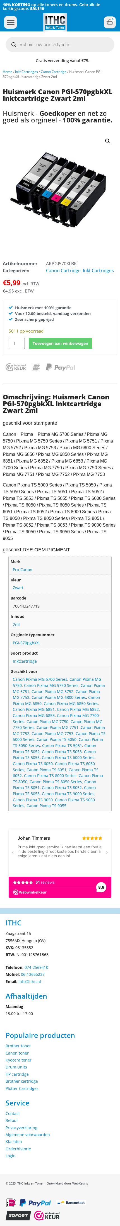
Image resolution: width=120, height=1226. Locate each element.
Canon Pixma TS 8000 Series (50, 775)
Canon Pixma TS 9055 (46, 805)
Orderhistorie (18, 1148)
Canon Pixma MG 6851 (34, 709)
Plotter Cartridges (22, 1088)
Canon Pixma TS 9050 (33, 799)
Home (7, 71)
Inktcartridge (25, 661)
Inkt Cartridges (26, 71)
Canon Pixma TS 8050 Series (56, 781)
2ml (16, 624)
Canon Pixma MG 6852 (78, 709)
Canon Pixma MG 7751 (57, 727)
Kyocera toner (19, 1060)
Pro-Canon (22, 569)
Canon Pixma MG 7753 (52, 733)
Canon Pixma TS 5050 (56, 739)
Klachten (14, 1141)
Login (11, 1155)
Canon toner (17, 1053)
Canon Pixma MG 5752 (52, 691)
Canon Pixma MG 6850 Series (71, 703)
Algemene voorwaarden (28, 1134)
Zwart (18, 587)
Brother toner (18, 1045)
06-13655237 (33, 974)
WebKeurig (80, 1183)
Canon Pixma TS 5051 (62, 745)
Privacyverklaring (21, 1127)
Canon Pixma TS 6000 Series (68, 757)
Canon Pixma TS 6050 (33, 763)
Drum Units (16, 1067)
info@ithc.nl (29, 981)
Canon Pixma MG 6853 (34, 715)
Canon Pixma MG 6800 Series (59, 697)
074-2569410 (36, 967)
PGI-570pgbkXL (26, 642)
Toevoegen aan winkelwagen (60, 343)
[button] (10, 22)
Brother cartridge (22, 1081)
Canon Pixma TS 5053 (62, 751)
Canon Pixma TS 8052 (62, 787)
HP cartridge (17, 1074)
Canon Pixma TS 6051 (46, 769)
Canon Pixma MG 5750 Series (51, 685)
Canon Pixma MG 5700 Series (40, 679)
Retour (12, 1120)
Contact (13, 1113)
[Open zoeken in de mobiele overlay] (60, 44)
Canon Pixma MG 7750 (47, 721)
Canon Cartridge (53, 71)
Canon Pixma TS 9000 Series (68, 793)
